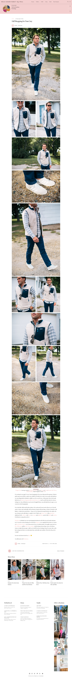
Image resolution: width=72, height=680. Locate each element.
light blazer (40, 515)
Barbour (35, 500)
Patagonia (27, 500)
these (42, 490)
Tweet (53, 543)
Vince (39, 500)
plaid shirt (52, 513)
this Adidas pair (18, 526)
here (44, 491)
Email (56, 543)
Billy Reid (31, 500)
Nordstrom (17, 520)
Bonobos (22, 500)
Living (46, 1)
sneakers (55, 515)
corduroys (24, 515)
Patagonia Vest (18, 490)
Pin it (51, 543)
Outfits (42, 1)
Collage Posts (14, 5)
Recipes (32, 1)
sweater (34, 515)
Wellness (37, 1)
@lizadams (61, 603)
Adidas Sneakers (30, 491)
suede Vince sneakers (29, 526)
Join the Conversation (16, 550)
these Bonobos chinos (20, 524)
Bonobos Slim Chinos (52, 490)
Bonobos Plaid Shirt (33, 490)
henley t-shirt (44, 513)
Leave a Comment (60, 551)
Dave (13, 18)
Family (50, 1)
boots (29, 515)
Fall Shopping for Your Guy (22, 21)
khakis (49, 515)
